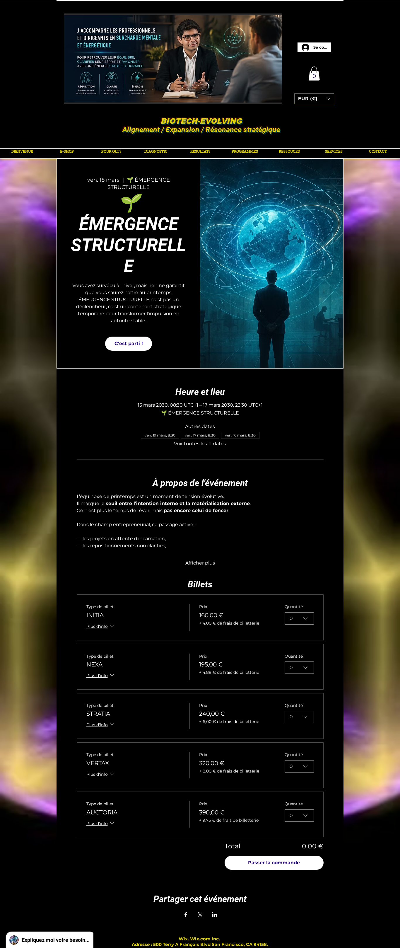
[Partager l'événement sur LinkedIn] (214, 914)
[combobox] (299, 618)
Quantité (294, 606)
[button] (168, 58)
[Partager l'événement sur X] (200, 914)
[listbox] (314, 98)
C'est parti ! (128, 343)
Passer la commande (274, 862)
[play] (270, 99)
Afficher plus (200, 563)
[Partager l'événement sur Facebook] (186, 914)
